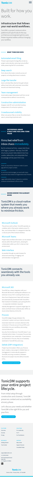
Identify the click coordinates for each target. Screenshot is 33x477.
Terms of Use (9, 472)
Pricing (2, 435)
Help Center (19, 442)
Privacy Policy (16, 472)
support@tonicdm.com (6, 453)
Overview (3, 430)
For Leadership (19, 430)
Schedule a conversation (8, 417)
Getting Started (4, 442)
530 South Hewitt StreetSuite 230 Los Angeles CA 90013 (6, 459)
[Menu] (30, 2)
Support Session (20, 445)
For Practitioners (20, 435)
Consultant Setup (20, 447)
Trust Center (4, 445)
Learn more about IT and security (11, 363)
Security (3, 433)
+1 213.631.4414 (4, 455)
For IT (17, 433)
